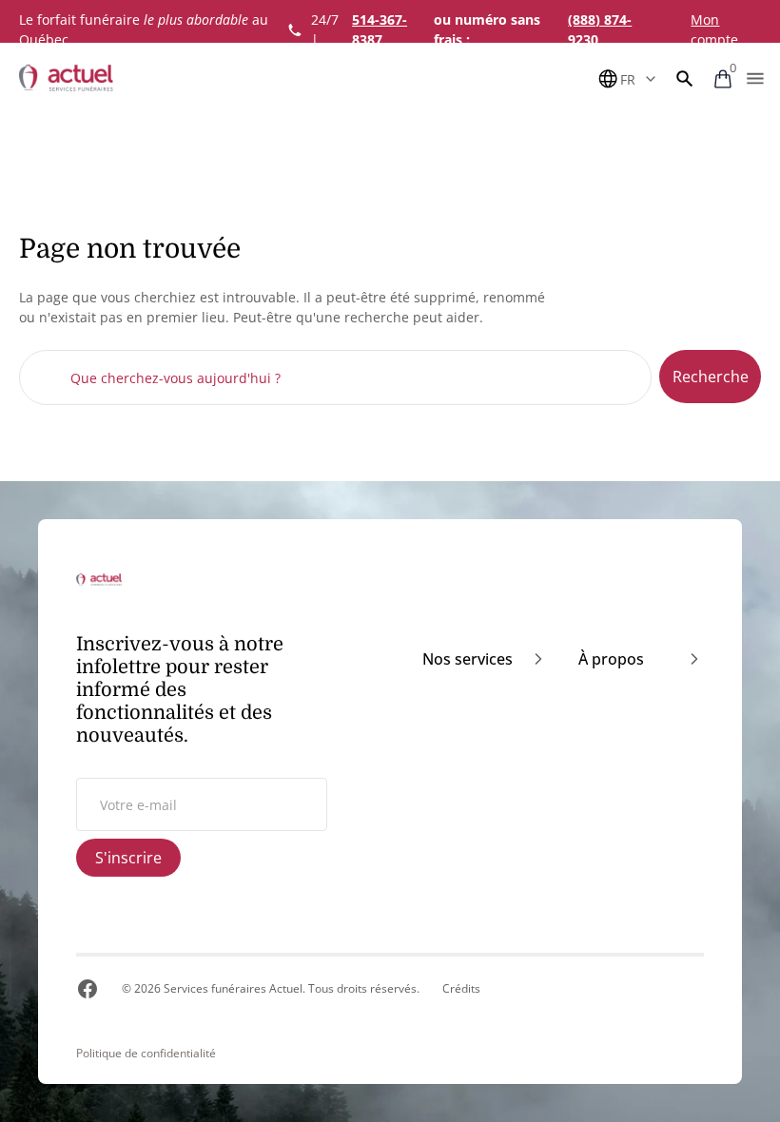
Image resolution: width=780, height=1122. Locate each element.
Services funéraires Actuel (233, 988)
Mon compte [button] (714, 29)
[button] (685, 79)
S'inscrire (128, 857)
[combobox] (335, 377)
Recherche (711, 376)
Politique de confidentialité (146, 1053)
